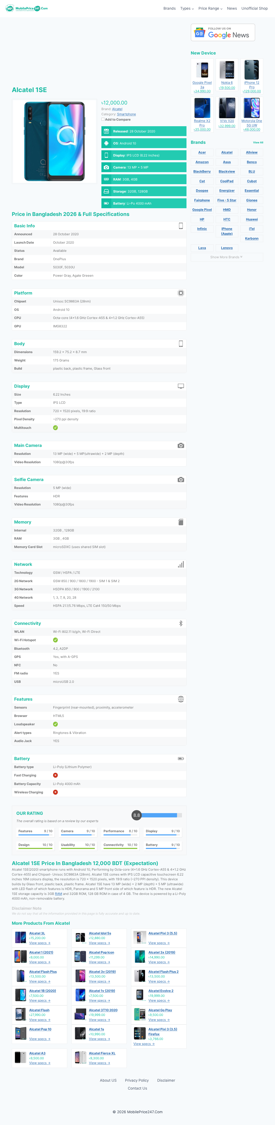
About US (108, 1080)
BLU (252, 171)
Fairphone (202, 200)
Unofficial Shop (254, 8)
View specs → (39, 943)
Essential (252, 190)
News (232, 8)
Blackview (227, 171)
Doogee (202, 190)
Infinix (202, 229)
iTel (252, 229)
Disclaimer (166, 1080)
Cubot (252, 181)
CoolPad (227, 181)
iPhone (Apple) (227, 231)
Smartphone (126, 114)
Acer (202, 152)
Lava (202, 248)
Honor (252, 210)
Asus (227, 162)
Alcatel (62, 923)
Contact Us (137, 1088)
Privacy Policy (137, 1080)
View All (258, 142)
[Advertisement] (99, 54)
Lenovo (227, 248)
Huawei (252, 219)
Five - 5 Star (226, 200)
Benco (252, 162)
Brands (169, 8)
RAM (58, 894)
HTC (226, 219)
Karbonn (251, 238)
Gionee (251, 200)
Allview (252, 152)
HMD (227, 210)
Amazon (202, 162)
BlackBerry (202, 171)
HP (202, 219)
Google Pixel (202, 210)
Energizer (227, 190)
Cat (202, 181)
